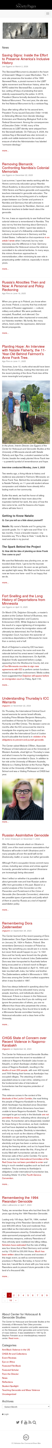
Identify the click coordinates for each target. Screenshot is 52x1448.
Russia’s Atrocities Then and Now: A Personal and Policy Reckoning (23, 286)
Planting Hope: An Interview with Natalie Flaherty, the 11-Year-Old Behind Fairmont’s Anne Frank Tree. (24, 352)
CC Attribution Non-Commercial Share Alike (26, 1443)
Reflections (7, 1381)
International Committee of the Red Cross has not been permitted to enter (25, 1160)
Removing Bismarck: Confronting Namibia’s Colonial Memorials (25, 167)
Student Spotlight (10, 1385)
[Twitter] (18, 1422)
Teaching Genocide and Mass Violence (21, 1389)
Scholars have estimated (14, 1244)
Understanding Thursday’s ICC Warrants (25, 700)
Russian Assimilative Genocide (25, 835)
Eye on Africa (8, 1361)
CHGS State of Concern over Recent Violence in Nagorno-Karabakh (24, 1041)
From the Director (10, 1373)
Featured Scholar (10, 1369)
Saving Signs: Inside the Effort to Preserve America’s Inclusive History (26, 59)
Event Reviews (9, 1357)
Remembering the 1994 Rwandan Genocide (20, 1199)
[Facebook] (22, 1422)
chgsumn (6, 705)
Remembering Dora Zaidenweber (17, 925)
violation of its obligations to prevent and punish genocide (24, 738)
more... (5, 150)
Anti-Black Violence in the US (16, 1349)
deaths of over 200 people (14, 1070)
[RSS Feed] (29, 1422)
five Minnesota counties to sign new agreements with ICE (20, 668)
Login (6, 1414)
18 (10, 1300)
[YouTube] (25, 1422)
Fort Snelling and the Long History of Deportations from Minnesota (23, 599)
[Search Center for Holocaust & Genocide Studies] (34, 1422)
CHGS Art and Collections (14, 1353)
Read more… (14, 1338)
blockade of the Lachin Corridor (17, 1098)
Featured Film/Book (11, 1365)
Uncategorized (9, 1393)
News (4, 1377)
